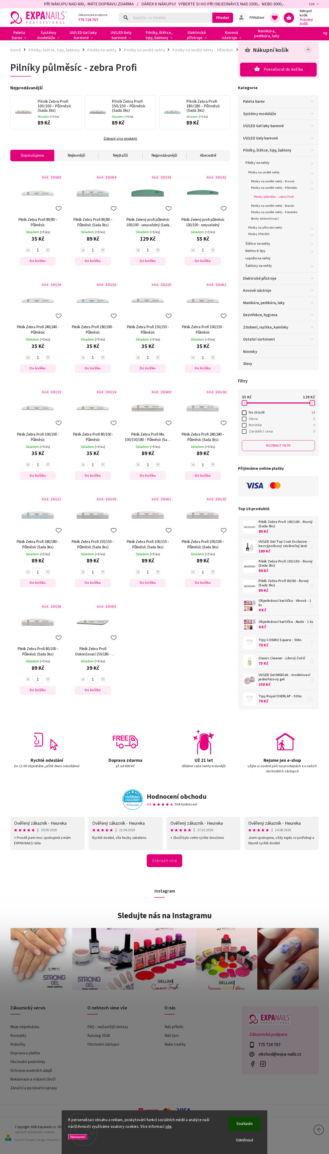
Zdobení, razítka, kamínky (265, 327)
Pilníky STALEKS (259, 234)
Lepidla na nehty (258, 258)
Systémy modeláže (259, 114)
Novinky (250, 351)
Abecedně (208, 155)
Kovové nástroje (257, 290)
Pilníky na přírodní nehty (265, 227)
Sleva (282, 418)
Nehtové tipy (255, 251)
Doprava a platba (25, 1053)
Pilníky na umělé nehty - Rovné (272, 181)
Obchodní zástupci (103, 1044)
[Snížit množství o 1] (28, 250)
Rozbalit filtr (278, 445)
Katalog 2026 (98, 1035)
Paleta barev (253, 101)
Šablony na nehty (258, 265)
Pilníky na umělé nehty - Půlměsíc (274, 187)
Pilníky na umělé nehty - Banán (272, 205)
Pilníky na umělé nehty (264, 172)
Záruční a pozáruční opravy (33, 1088)
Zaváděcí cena (282, 431)
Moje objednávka (24, 1027)
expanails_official (263, 1064)
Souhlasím (244, 1124)
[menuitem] (21, 35)
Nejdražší (120, 155)
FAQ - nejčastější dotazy (107, 1027)
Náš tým (171, 1035)
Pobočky (17, 1044)
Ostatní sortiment (259, 339)
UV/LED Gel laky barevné (263, 126)
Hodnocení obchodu (177, 796)
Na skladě (282, 412)
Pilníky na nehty (257, 162)
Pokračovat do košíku (283, 69)
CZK (312, 4)
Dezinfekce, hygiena (260, 315)
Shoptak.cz (54, 1140)
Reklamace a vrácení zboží (33, 1079)
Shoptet (30, 1140)
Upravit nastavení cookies (35, 1132)
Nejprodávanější (164, 155)
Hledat (222, 17)
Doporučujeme (32, 155)
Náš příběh (173, 1027)
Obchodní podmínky (27, 1062)
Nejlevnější (76, 155)
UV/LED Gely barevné (260, 138)
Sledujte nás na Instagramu (164, 915)
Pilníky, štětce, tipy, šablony (267, 150)
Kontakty (18, 1035)
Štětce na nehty (257, 243)
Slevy (247, 364)
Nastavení (77, 1137)
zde (168, 1126)
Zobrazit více (164, 861)
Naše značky (175, 1044)
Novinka (282, 425)
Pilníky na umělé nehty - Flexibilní (274, 212)
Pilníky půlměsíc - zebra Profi (274, 196)
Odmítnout (244, 1140)
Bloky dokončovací (265, 218)
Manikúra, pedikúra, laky (264, 303)
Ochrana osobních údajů (31, 1070)
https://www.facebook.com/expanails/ (252, 1064)
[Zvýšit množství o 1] (47, 250)
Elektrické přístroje (259, 278)
